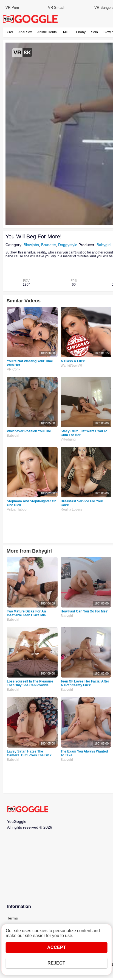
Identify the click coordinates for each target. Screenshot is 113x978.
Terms (12, 918)
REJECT (56, 963)
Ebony (81, 32)
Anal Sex (25, 32)
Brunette (48, 245)
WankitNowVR (71, 365)
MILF (66, 32)
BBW (9, 32)
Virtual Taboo (17, 509)
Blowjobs (31, 245)
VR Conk (13, 369)
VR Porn (12, 7)
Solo (94, 32)
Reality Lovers (71, 509)
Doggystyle (67, 245)
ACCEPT (56, 947)
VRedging (68, 439)
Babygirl (104, 245)
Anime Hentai (47, 32)
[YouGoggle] (27, 809)
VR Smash (56, 7)
